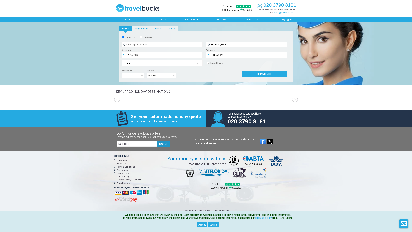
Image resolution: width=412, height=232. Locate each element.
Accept (202, 224)
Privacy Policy (123, 173)
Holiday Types (284, 19)
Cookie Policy (123, 176)
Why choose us (124, 183)
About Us (121, 163)
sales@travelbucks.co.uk (285, 13)
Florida (158, 19)
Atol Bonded (122, 170)
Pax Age (150, 70)
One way (148, 37)
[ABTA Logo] (253, 161)
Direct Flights (216, 63)
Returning (210, 50)
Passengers (127, 70)
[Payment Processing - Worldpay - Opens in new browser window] (125, 201)
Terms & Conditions (126, 167)
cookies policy (263, 217)
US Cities (221, 19)
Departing (126, 50)
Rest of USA (253, 19)
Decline (213, 224)
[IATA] (276, 161)
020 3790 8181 (279, 5)
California (190, 19)
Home (127, 19)
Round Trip (131, 37)
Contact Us (122, 160)
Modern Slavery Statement (129, 180)
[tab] (125, 28)
